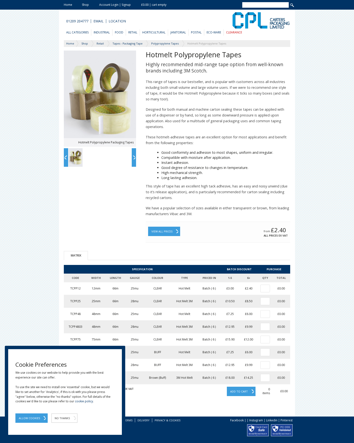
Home (68, 5)
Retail (132, 32)
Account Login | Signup (115, 5)
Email (98, 21)
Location (117, 21)
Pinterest (287, 420)
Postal (196, 32)
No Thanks (62, 418)
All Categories (77, 32)
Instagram (256, 420)
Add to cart (239, 391)
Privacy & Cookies (167, 420)
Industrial (102, 32)
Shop (85, 5)
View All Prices (161, 231)
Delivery (144, 420)
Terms (128, 420)
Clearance (234, 32)
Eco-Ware (214, 32)
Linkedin (271, 420)
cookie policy (84, 401)
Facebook (237, 420)
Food (119, 32)
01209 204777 (77, 21)
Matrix (76, 255)
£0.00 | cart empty (153, 5)
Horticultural (153, 32)
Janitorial (178, 32)
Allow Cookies (29, 418)
